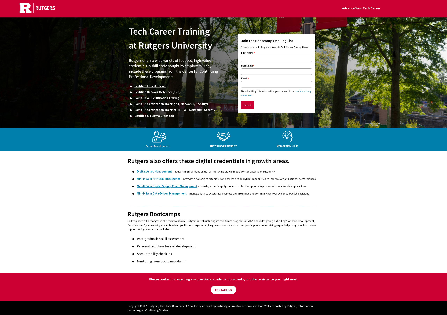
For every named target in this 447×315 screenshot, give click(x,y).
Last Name (247, 65)
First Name (248, 52)
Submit (248, 105)
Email (245, 78)
